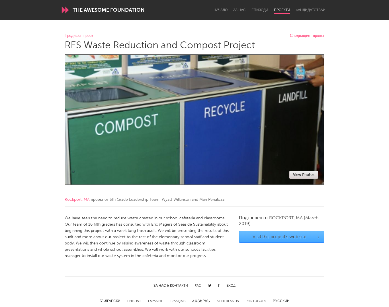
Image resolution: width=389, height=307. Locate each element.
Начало (221, 10)
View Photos (303, 174)
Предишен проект (80, 36)
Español (155, 301)
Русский (281, 301)
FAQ (198, 286)
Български (110, 301)
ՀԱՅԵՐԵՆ (201, 301)
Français (177, 301)
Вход (231, 286)
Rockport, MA (77, 199)
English (134, 301)
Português (255, 301)
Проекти (282, 10)
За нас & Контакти (170, 286)
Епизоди (259, 10)
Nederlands (228, 301)
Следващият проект (307, 36)
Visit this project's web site (286, 236)
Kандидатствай (310, 10)
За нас (239, 10)
